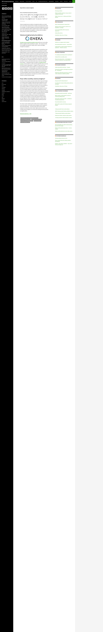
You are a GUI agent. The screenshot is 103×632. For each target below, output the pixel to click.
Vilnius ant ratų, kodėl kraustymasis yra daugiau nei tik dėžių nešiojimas (6, 16)
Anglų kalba (22, 1)
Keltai (33, 1)
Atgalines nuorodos (61, 64)
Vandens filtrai (4, 101)
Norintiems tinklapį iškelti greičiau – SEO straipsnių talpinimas (6, 43)
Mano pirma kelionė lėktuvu (6, 61)
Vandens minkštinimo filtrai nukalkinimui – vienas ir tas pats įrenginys (6, 23)
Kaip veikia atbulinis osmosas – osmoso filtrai (63, 44)
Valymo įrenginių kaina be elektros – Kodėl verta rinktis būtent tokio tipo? (33, 16)
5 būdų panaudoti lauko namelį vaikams (62, 108)
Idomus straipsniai (60, 52)
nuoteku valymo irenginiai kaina (27, 120)
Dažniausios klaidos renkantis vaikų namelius (63, 115)
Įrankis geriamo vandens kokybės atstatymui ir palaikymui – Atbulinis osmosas (63, 47)
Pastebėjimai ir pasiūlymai (43, 1)
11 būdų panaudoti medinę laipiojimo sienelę (63, 117)
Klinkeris (58, 39)
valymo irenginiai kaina (25, 122)
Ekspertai (58, 78)
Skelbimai (56, 1)
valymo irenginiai (38, 120)
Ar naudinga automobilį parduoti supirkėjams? (63, 54)
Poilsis (70, 1)
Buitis (21, 12)
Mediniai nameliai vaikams (6, 50)
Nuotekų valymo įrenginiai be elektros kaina (29, 42)
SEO (36, 1)
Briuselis (16, 1)
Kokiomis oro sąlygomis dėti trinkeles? (62, 42)
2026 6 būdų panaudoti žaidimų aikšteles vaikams (64, 111)
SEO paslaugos (59, 22)
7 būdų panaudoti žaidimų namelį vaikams (62, 113)
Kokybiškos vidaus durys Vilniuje (61, 35)
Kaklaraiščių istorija (58, 32)
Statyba (61, 1)
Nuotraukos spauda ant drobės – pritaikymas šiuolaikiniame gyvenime (63, 99)
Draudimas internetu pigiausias (6, 76)
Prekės (3, 95)
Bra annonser (51, 1)
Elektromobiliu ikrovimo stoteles (64, 122)
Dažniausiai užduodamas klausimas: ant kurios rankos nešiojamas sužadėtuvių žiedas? (63, 73)
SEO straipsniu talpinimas (62, 90)
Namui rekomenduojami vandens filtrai (62, 24)
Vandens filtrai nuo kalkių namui (61, 56)
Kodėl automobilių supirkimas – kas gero (62, 67)
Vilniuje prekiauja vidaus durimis (61, 138)
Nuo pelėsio (4, 87)
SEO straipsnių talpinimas (8, 1)
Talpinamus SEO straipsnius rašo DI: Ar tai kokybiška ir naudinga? (63, 27)
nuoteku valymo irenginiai (36, 119)
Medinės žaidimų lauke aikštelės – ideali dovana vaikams (5, 38)
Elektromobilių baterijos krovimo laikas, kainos (63, 131)
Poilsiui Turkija (28, 1)
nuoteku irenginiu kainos (25, 119)
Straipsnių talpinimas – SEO (25, 113)
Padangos (3, 88)
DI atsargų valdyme (58, 10)
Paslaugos (66, 1)
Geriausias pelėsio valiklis (6, 25)
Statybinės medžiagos (61, 135)
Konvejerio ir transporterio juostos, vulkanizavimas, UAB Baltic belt (6, 65)
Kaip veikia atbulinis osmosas (60, 101)
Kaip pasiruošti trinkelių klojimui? (61, 80)
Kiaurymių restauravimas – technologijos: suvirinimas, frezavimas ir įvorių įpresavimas (63, 60)
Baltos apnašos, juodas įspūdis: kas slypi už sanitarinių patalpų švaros (63, 96)
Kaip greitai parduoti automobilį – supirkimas (63, 93)
